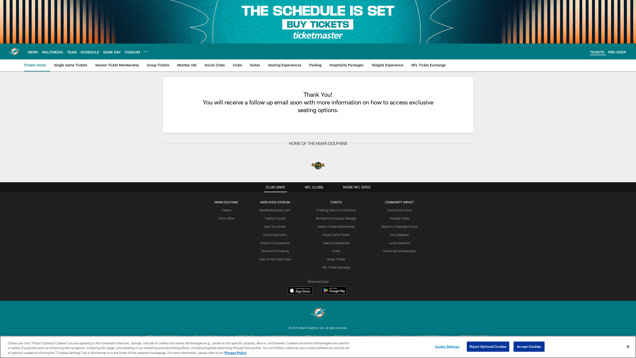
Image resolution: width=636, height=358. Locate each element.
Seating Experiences (336, 243)
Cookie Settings (447, 346)
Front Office (226, 218)
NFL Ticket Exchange (336, 267)
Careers (226, 210)
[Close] (628, 346)
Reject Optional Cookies (488, 346)
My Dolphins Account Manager (336, 218)
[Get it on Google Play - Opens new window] (334, 293)
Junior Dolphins (399, 243)
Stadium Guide (275, 218)
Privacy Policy (235, 353)
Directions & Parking (275, 251)
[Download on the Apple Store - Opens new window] (300, 291)
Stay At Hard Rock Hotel (275, 259)
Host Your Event (275, 226)
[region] (318, 347)
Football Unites (399, 218)
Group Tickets (336, 259)
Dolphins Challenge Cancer (399, 226)
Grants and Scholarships (399, 251)
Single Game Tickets (336, 234)
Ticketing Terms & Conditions (336, 210)
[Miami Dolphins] (318, 313)
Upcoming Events (275, 234)
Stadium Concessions (275, 243)
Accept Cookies (529, 346)
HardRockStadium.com (275, 210)
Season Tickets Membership (336, 226)
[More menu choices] (146, 52)
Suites (336, 251)
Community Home (399, 210)
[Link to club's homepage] (14, 51)
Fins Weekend (399, 234)
